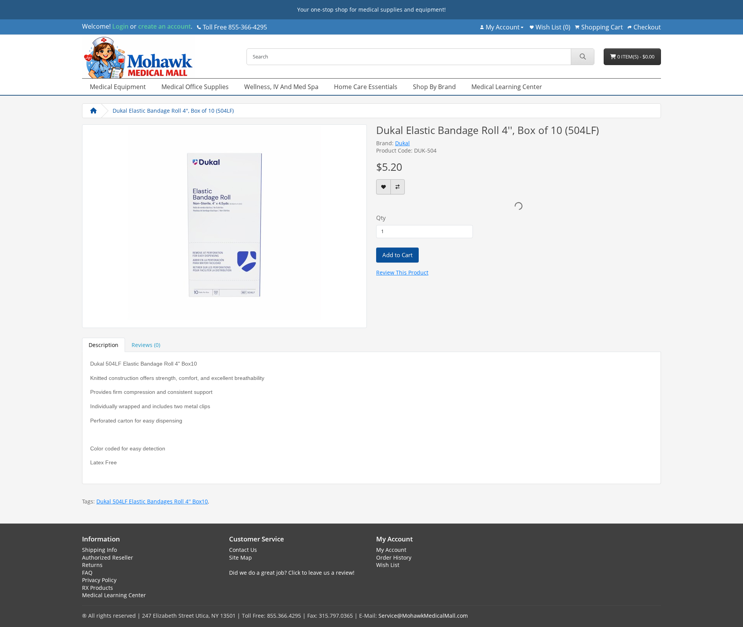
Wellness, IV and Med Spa (281, 86)
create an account (164, 26)
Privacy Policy (99, 580)
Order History (393, 557)
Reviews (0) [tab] (146, 345)
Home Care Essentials (365, 86)
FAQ (87, 572)
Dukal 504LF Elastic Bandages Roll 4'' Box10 (152, 501)
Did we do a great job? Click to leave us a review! (291, 572)
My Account (391, 549)
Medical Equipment (118, 86)
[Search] (582, 57)
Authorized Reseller (107, 557)
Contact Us (243, 549)
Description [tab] (103, 345)
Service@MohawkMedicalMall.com (423, 615)
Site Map (240, 557)
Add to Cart (397, 255)
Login (120, 26)
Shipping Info (99, 549)
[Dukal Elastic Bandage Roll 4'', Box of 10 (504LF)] (224, 225)
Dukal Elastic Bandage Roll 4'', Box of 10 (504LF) (173, 110)
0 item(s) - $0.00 (635, 56)
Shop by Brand (434, 86)
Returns (92, 565)
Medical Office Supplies (195, 86)
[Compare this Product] (397, 186)
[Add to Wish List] (383, 186)
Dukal (402, 143)
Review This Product (402, 272)
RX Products (97, 587)
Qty (381, 218)
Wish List (387, 565)
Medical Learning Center (506, 86)
